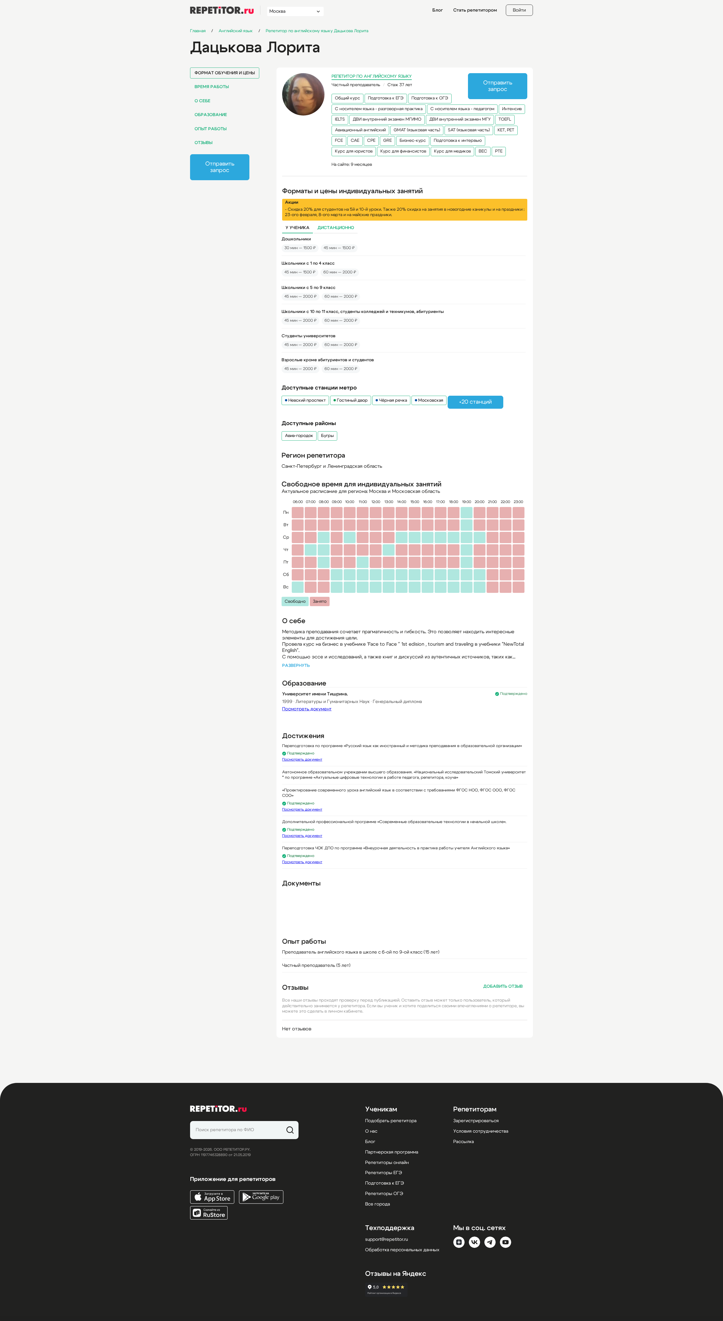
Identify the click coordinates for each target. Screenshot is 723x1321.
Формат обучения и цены (225, 73)
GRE (387, 140)
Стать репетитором (475, 10)
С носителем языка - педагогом (462, 109)
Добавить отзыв (503, 986)
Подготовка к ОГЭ (429, 98)
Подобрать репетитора (391, 1120)
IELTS (340, 119)
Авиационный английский (360, 130)
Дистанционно (335, 228)
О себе (202, 101)
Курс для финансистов (403, 151)
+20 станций (475, 402)
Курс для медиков (452, 151)
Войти (519, 10)
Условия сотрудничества (480, 1131)
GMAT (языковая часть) (417, 130)
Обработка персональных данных (402, 1250)
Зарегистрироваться (476, 1120)
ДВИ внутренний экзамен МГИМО (387, 119)
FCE (339, 140)
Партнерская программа (391, 1152)
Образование (211, 115)
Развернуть (296, 665)
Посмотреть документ (307, 709)
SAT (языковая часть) (469, 130)
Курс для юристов (354, 151)
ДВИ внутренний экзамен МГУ (460, 119)
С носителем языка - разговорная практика (379, 109)
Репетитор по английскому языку (372, 76)
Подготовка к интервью (458, 140)
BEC (483, 151)
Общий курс (347, 98)
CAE (355, 140)
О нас (371, 1131)
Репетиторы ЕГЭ (383, 1172)
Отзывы (203, 143)
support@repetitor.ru (386, 1239)
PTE (498, 151)
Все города (377, 1204)
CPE (371, 140)
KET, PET (506, 130)
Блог (437, 10)
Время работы (212, 87)
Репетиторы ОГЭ (384, 1193)
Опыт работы (211, 129)
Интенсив (512, 109)
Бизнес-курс (413, 140)
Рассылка (463, 1141)
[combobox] (290, 11)
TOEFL (504, 119)
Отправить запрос (219, 167)
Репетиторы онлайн (387, 1162)
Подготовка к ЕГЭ (386, 98)
